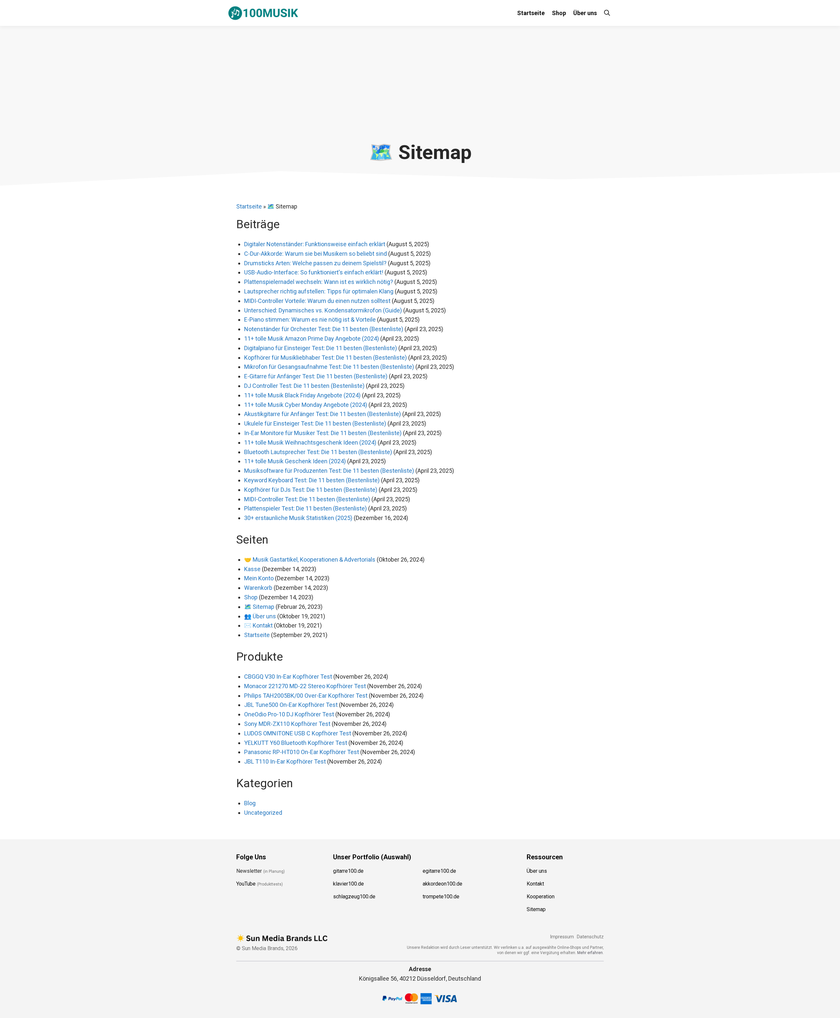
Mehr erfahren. (590, 952)
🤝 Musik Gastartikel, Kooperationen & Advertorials (309, 559)
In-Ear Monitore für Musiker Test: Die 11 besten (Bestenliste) (323, 432)
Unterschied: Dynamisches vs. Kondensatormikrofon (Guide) (323, 310)
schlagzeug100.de (354, 896)
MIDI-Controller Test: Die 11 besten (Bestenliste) (307, 499)
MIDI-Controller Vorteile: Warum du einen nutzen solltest (317, 300)
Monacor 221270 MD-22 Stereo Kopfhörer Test (305, 686)
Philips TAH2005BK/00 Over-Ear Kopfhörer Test (306, 695)
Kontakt (535, 884)
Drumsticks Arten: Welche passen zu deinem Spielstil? (315, 263)
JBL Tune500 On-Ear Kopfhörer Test (291, 704)
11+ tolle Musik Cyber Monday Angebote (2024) (305, 404)
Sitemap (536, 909)
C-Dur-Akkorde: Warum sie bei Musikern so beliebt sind (315, 253)
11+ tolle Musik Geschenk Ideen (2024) (295, 461)
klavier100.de (348, 884)
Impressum (562, 937)
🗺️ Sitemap (259, 606)
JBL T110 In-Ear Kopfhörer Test (285, 761)
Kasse (252, 569)
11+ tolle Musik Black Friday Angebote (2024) (302, 395)
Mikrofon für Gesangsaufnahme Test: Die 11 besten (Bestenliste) (329, 366)
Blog (250, 803)
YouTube (246, 884)
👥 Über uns (260, 616)
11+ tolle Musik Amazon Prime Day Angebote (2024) (311, 338)
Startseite (531, 13)
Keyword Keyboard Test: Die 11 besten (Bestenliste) (312, 480)
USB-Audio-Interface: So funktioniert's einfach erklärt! (313, 272)
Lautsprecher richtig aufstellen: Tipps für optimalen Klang (318, 291)
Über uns (585, 13)
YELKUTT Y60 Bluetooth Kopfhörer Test (295, 742)
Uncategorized (263, 812)
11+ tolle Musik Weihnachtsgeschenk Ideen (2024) (310, 442)
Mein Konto (259, 578)
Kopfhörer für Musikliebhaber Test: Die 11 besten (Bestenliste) (325, 357)
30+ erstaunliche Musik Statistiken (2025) (298, 517)
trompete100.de (441, 896)
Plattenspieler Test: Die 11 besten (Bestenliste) (305, 508)
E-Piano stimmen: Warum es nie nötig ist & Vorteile (310, 319)
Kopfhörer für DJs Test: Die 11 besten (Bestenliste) (310, 489)
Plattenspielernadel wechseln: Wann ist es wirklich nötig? (318, 281)
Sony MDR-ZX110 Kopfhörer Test (287, 723)
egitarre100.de (439, 871)
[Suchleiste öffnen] (607, 13)
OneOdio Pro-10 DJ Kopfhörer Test (289, 714)
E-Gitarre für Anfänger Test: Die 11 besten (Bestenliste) (316, 376)
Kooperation (541, 896)
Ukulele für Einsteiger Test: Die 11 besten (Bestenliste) (315, 423)
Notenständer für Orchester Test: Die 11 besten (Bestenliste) (323, 329)
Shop (559, 13)
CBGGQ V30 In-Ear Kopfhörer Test (288, 676)
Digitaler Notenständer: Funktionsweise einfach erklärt (314, 244)
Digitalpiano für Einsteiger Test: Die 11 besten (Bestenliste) (320, 348)
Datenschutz (590, 937)
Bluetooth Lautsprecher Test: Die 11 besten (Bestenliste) (318, 452)
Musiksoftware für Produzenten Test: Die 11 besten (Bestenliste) (329, 470)
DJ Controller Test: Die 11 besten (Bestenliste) (304, 385)
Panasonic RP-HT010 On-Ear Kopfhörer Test (301, 752)
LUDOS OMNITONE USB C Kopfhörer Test (297, 733)
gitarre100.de (348, 871)
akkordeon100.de (442, 884)
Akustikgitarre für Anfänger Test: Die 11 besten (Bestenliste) (322, 413)
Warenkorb (258, 587)
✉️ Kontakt (258, 625)
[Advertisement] (420, 91)
